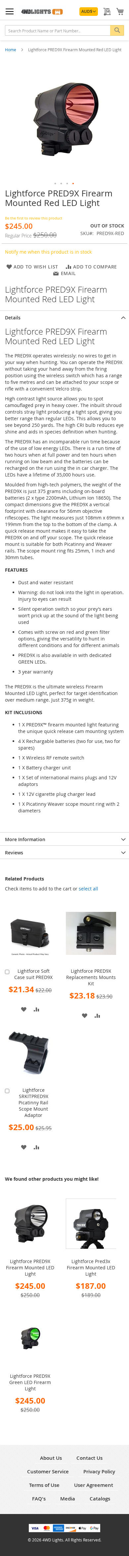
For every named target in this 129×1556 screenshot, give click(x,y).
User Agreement (93, 1485)
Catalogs (100, 1498)
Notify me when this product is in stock (48, 252)
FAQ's (39, 1498)
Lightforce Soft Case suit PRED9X (33, 974)
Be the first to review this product (33, 218)
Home (11, 49)
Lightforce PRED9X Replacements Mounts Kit (91, 977)
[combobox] (64, 30)
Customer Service (48, 1471)
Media (67, 1498)
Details (13, 317)
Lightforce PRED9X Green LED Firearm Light (30, 1382)
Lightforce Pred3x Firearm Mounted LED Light (91, 1267)
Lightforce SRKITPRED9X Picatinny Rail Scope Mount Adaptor (33, 1102)
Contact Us (89, 1457)
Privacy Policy (99, 1471)
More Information (25, 839)
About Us (51, 1457)
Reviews (14, 852)
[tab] (64, 317)
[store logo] (42, 11)
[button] (88, 11)
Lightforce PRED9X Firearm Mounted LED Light (30, 1267)
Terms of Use (44, 1485)
